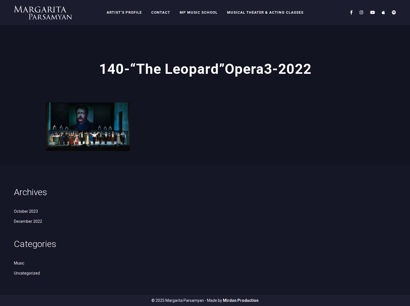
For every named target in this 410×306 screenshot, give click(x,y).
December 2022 (28, 221)
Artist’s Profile (124, 12)
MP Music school (199, 12)
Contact (160, 12)
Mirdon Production (241, 300)
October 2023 (26, 211)
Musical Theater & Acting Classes (265, 12)
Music (19, 263)
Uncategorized (27, 273)
